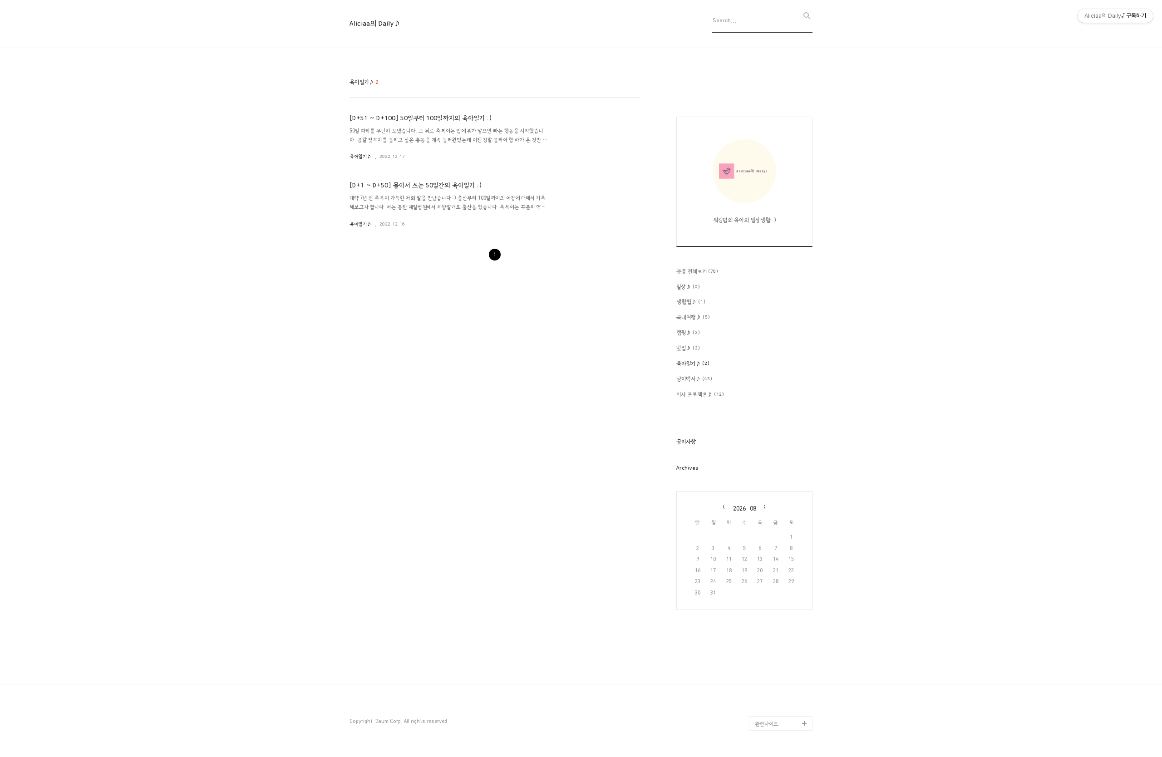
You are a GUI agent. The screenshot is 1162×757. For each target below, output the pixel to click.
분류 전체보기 (697, 271)
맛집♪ (688, 348)
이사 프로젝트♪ (700, 394)
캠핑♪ (688, 332)
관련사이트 (766, 724)
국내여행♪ (693, 317)
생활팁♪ (690, 302)
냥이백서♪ (694, 379)
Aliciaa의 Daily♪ (375, 24)
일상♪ (688, 287)
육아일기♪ (360, 156)
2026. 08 (744, 508)
